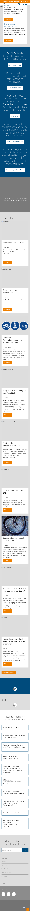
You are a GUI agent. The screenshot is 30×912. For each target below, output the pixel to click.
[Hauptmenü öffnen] (26, 4)
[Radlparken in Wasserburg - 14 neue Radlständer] (15, 378)
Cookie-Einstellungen (20, 904)
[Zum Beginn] (27, 909)
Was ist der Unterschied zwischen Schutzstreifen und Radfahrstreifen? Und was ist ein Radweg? (13, 769)
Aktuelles (4, 858)
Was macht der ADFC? (11, 727)
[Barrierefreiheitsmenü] (19, 4)
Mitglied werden (8, 1)
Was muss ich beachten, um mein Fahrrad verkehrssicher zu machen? (14, 747)
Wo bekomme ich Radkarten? (13, 813)
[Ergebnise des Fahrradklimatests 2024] (15, 431)
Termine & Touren (6, 869)
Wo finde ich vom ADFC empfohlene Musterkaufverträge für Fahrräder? (11, 823)
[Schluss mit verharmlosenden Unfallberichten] (15, 526)
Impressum (4, 904)
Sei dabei (4, 876)
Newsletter (25, 1)
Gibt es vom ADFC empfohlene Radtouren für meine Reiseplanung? (13, 803)
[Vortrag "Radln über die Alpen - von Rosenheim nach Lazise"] (15, 576)
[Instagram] (8, 894)
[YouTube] (14, 894)
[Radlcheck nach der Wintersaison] (15, 278)
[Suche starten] (25, 850)
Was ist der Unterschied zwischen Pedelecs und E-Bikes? (14, 792)
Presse (3, 880)
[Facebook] (3, 894)
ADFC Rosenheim (6, 872)
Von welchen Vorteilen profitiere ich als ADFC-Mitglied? (14, 736)
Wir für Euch (5, 865)
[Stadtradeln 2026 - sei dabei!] (15, 230)
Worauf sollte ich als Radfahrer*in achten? (10, 758)
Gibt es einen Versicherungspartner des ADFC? (12, 782)
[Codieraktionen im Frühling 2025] (15, 478)
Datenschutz (11, 904)
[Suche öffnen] (23, 4)
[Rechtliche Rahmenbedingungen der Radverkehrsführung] (15, 325)
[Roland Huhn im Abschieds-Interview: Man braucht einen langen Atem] (15, 627)
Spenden (17, 1)
